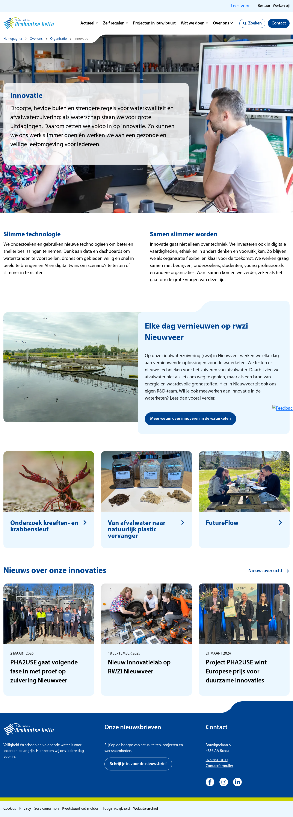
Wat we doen (192, 23)
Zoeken (255, 23)
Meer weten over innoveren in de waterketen (190, 419)
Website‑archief (145, 809)
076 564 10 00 (217, 760)
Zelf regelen (113, 23)
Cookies (9, 809)
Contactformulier (219, 766)
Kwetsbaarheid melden (80, 809)
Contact (279, 23)
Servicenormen (46, 809)
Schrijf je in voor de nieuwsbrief (138, 764)
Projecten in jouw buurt (154, 23)
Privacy (25, 809)
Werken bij (281, 6)
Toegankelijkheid (116, 809)
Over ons (221, 23)
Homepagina (12, 39)
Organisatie (58, 39)
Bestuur (264, 6)
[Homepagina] (28, 23)
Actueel (87, 23)
